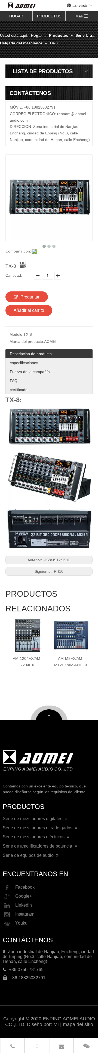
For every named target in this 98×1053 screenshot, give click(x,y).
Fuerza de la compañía (30, 372)
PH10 (58, 571)
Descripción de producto (31, 354)
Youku (21, 923)
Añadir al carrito (29, 310)
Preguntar (29, 297)
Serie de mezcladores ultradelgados (38, 828)
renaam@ (65, 114)
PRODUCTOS (49, 16)
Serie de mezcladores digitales (33, 818)
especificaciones (24, 363)
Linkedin (23, 905)
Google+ (23, 896)
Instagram (24, 914)
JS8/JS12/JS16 (57, 560)
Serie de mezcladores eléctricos (34, 837)
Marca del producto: (27, 341)
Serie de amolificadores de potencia (38, 846)
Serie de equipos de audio (29, 855)
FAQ (13, 380)
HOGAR (16, 16)
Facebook (25, 887)
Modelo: (16, 334)
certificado (18, 389)
